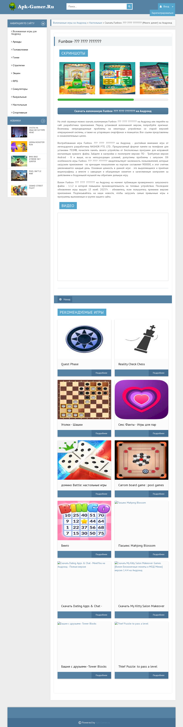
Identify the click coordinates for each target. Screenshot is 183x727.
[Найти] (129, 6)
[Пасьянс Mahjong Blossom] (141, 520)
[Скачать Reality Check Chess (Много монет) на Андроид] (141, 339)
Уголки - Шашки (72, 424)
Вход (166, 6)
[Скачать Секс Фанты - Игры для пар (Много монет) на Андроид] (141, 399)
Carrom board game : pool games (141, 485)
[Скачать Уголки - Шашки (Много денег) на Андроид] (84, 399)
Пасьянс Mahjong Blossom (136, 545)
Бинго (65, 545)
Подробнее (101, 372)
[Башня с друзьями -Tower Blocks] (84, 641)
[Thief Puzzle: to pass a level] (141, 641)
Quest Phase (69, 364)
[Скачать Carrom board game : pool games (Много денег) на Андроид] (141, 460)
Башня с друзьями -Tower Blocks (84, 666)
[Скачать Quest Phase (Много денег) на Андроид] (84, 339)
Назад (66, 299)
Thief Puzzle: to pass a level (137, 666)
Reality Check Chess (131, 364)
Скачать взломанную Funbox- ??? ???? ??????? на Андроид (113, 111)
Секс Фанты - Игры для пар (137, 424)
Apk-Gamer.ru (103, 722)
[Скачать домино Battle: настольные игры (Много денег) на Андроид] (84, 460)
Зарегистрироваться (162, 12)
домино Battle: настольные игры (84, 485)
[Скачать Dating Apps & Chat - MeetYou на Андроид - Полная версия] (84, 581)
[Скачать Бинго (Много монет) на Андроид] (84, 520)
